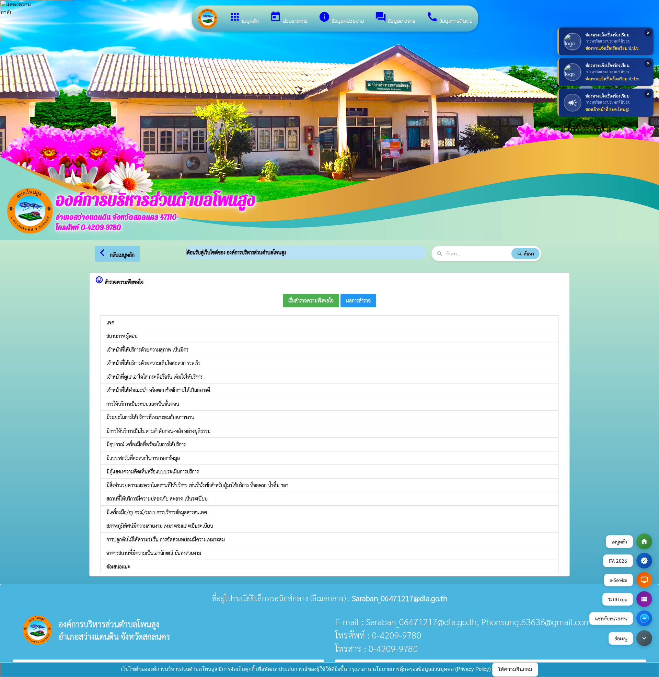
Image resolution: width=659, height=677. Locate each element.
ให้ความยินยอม (515, 669)
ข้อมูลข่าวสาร (395, 18)
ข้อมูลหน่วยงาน (341, 18)
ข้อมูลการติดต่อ (449, 18)
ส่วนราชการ (289, 18)
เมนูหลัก (244, 18)
